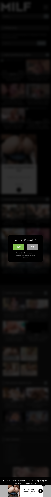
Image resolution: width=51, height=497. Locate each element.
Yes (19, 247)
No (32, 247)
